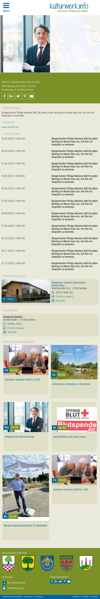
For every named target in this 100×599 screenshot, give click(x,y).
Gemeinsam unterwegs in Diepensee (71, 384)
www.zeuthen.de (10, 127)
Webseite (60, 300)
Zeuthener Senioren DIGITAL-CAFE (22, 379)
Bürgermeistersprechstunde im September (25, 525)
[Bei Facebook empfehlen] (5, 96)
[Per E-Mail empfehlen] (32, 96)
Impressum (39, 597)
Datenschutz (28, 597)
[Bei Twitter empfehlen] (18, 96)
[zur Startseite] (69, 8)
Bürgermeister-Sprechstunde (19, 436)
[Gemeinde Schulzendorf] (69, 563)
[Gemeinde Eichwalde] (30, 563)
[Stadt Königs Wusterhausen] (88, 563)
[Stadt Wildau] (50, 563)
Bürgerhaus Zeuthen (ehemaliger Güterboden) (68, 284)
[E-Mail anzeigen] (64, 296)
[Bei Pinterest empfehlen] (25, 96)
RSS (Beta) (85, 597)
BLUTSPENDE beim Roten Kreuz (69, 436)
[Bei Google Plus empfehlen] (11, 96)
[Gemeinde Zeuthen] (11, 563)
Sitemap (94, 597)
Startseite (76, 597)
